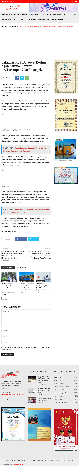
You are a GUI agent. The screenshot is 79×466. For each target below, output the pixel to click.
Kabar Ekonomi (43, 20)
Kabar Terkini (31, 20)
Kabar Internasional (30, 14)
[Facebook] (72, 1)
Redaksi (8, 73)
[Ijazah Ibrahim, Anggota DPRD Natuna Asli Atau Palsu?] (32, 390)
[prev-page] (2, 298)
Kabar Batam (7, 20)
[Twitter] (76, 1)
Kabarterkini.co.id (18, 464)
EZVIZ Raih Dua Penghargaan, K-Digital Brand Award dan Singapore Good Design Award (43, 288)
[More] (42, 239)
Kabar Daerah (13, 26)
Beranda (4, 26)
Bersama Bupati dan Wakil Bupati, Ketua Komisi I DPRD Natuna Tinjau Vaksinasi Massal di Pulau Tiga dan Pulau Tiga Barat (40, 255)
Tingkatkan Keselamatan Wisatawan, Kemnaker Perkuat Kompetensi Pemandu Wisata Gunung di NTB (26, 288)
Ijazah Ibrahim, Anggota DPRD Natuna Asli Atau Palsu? (44, 390)
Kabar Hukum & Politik (10, 14)
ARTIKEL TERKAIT (8, 267)
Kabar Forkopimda (57, 20)
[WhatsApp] (27, 78)
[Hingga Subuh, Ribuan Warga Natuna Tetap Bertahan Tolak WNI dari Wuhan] (32, 379)
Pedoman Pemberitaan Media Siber (15, 460)
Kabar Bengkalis (59, 14)
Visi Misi (53, 460)
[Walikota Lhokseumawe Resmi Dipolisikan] (32, 400)
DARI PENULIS (21, 267)
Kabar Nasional (46, 14)
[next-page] (6, 298)
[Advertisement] (39, 44)
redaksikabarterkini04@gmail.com (12, 394)
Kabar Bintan (19, 20)
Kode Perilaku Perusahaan (65, 460)
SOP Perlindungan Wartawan (35, 460)
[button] (75, 15)
